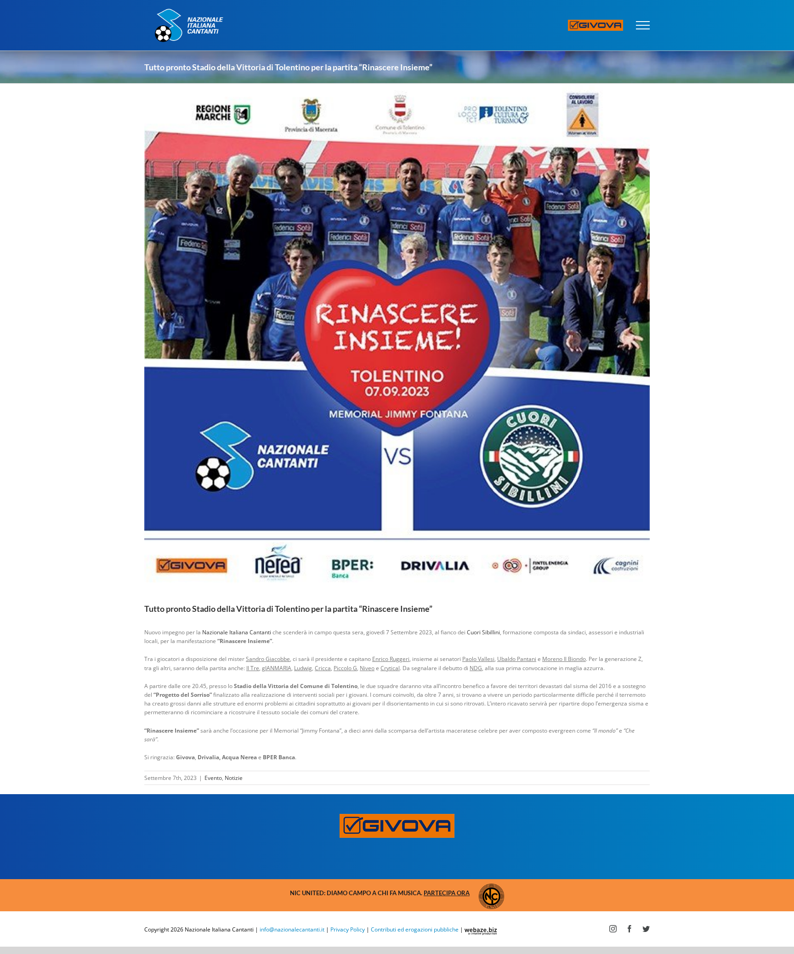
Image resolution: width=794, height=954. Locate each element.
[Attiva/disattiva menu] (643, 25)
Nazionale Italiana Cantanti (236, 632)
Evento (213, 778)
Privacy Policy (347, 929)
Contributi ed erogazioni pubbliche (415, 929)
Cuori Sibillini (483, 632)
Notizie (234, 778)
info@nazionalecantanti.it (292, 929)
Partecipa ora (447, 893)
